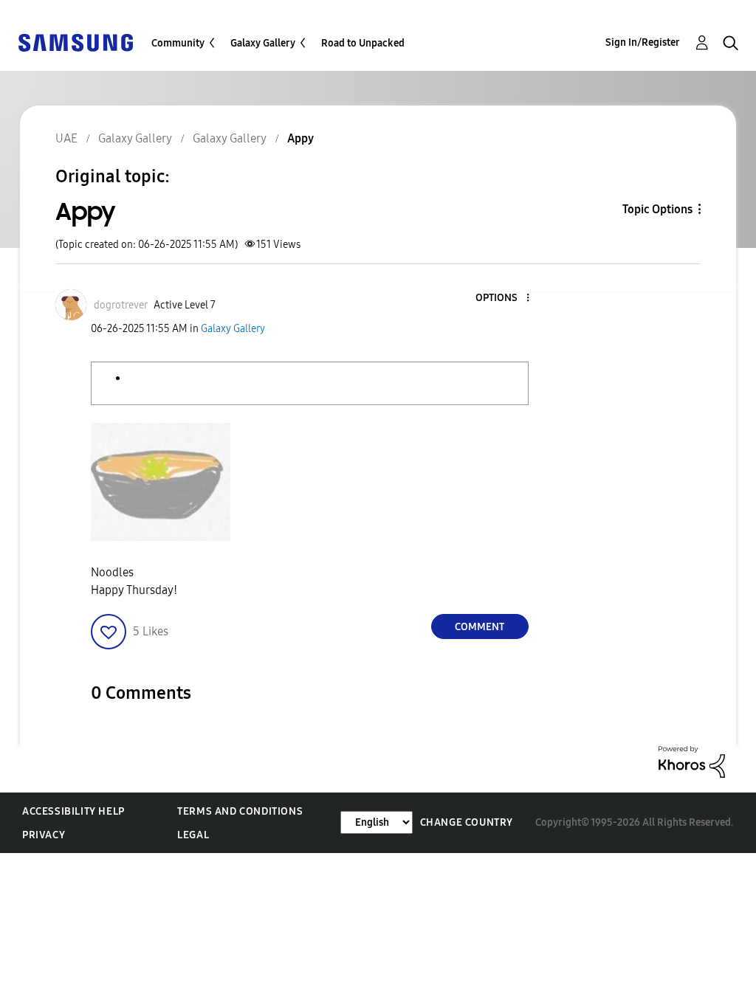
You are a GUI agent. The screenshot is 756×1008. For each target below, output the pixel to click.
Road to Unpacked (363, 43)
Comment (479, 627)
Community (178, 43)
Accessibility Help (73, 811)
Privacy (43, 835)
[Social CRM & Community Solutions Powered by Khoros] (692, 761)
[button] (503, 298)
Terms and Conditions (240, 811)
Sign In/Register (642, 42)
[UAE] (75, 42)
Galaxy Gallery (262, 43)
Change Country (466, 822)
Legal (193, 835)
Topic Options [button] (657, 209)
